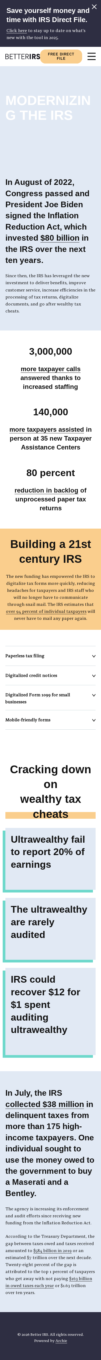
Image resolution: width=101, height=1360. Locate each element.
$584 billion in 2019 (52, 1250)
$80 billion (59, 237)
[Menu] (92, 56)
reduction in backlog (46, 490)
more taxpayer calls (51, 368)
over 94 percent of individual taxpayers (46, 611)
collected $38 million (44, 1104)
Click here (16, 30)
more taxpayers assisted (46, 429)
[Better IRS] (22, 56)
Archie (61, 1340)
